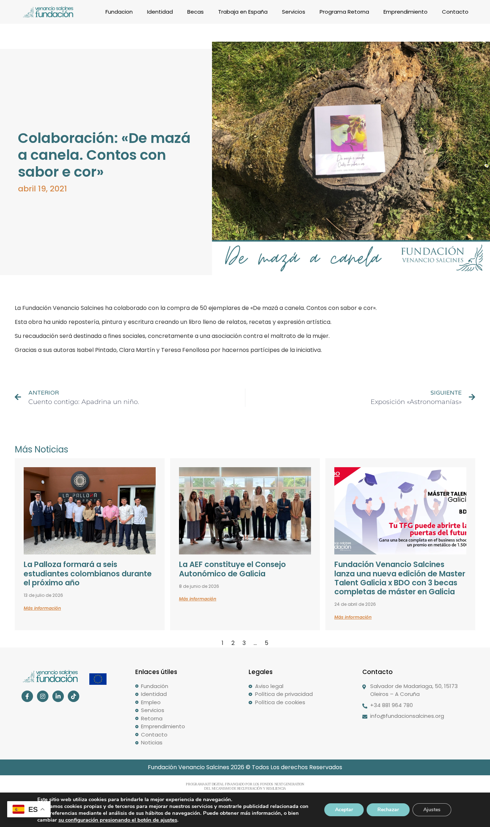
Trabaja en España (243, 11)
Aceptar (344, 809)
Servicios (293, 11)
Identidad (160, 11)
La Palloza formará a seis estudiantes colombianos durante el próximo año (88, 573)
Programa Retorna (344, 11)
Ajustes (431, 809)
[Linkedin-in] (58, 696)
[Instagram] (42, 696)
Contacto (455, 11)
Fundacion (119, 11)
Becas (195, 11)
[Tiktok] (73, 696)
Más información (42, 608)
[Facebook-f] (27, 696)
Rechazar (388, 809)
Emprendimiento (405, 11)
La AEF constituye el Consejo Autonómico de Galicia (232, 569)
